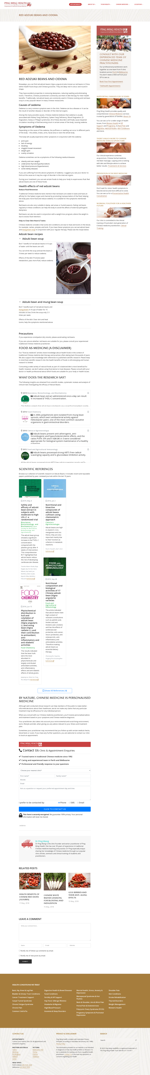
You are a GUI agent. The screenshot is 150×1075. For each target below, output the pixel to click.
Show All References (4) (55, 690)
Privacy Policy (60, 1044)
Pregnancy (111, 126)
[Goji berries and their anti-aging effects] (79, 880)
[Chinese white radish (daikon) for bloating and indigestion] (55, 881)
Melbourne (123, 72)
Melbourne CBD (38, 1050)
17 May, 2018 (24, 903)
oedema (22, 825)
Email (81, 802)
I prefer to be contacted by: (31, 802)
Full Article (30, 579)
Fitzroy (35, 1052)
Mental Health (111, 128)
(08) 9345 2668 (27, 1065)
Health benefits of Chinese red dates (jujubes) (29, 897)
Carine (14, 1059)
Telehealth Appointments (110, 86)
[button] (31, 744)
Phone (63, 802)
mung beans (24, 310)
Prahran (35, 1054)
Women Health (112, 123)
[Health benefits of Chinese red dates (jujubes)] (30, 881)
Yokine (14, 1050)
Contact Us (68, 1054)
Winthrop (15, 1052)
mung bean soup (28, 230)
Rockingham (16, 1054)
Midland (15, 1057)
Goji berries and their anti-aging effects (77, 895)
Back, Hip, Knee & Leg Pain (22, 990)
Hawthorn (36, 1057)
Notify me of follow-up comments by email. (37, 951)
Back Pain (122, 126)
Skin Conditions (123, 128)
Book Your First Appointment (111, 81)
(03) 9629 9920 (25, 1067)
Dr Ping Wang (42, 841)
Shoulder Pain (114, 990)
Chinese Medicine (116, 114)
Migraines (100, 128)
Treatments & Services (117, 166)
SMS (72, 802)
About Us (127, 116)
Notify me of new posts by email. (33, 956)
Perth (114, 72)
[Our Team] (114, 38)
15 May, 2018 (49, 907)
